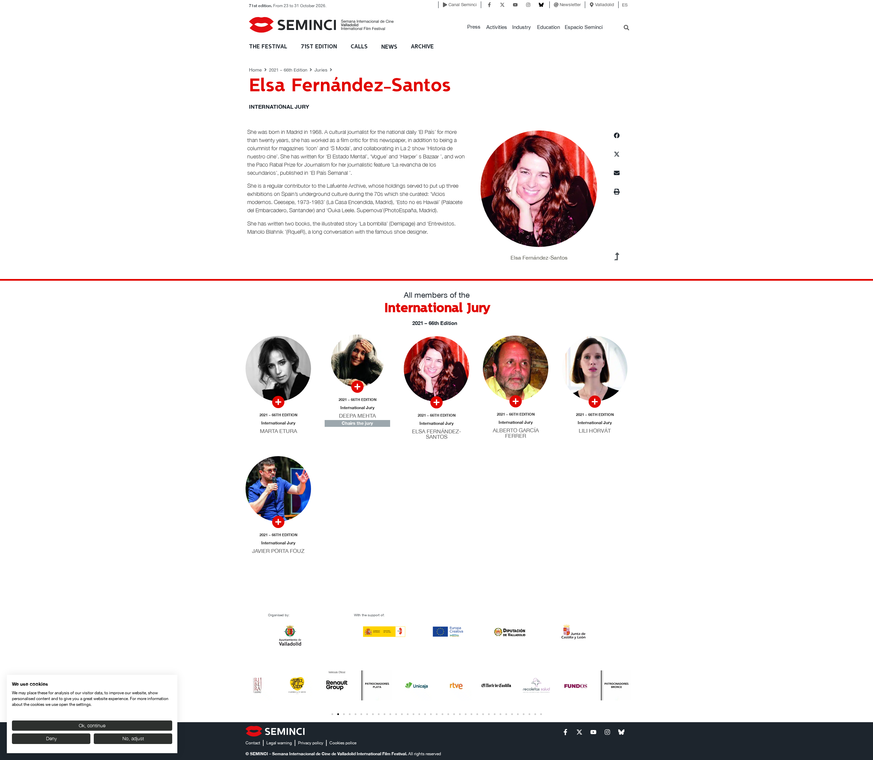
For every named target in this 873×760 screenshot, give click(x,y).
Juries (320, 70)
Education (548, 27)
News (389, 47)
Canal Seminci (462, 4)
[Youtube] (515, 5)
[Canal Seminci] (445, 4)
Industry (521, 27)
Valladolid (604, 4)
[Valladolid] (591, 4)
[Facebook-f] (489, 5)
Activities (496, 27)
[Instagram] (528, 5)
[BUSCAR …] (626, 28)
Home (255, 70)
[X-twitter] (502, 5)
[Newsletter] (556, 4)
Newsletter (570, 4)
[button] (473, 27)
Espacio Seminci (584, 27)
